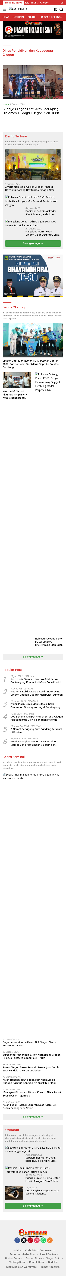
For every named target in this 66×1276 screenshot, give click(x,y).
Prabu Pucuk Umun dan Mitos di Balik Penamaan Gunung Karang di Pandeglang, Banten (36, 705)
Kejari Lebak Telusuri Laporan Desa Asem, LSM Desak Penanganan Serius (30, 1106)
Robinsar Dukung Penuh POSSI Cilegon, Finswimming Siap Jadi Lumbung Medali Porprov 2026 (49, 642)
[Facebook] (17, 1240)
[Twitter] (24, 1240)
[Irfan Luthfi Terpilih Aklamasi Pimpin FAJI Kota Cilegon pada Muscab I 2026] (17, 380)
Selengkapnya (31, 243)
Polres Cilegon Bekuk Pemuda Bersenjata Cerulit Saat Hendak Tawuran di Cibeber (31, 1069)
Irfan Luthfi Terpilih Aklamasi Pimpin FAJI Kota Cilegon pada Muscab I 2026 (15, 395)
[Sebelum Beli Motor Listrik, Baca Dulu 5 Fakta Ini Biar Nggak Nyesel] (33, 1150)
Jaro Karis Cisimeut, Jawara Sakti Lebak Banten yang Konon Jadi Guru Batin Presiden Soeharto (37, 681)
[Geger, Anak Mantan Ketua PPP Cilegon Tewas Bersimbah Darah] (33, 904)
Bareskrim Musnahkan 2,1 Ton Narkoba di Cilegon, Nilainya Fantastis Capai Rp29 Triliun (32, 1056)
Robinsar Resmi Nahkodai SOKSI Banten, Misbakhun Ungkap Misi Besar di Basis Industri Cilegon (41, 212)
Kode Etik (30, 1250)
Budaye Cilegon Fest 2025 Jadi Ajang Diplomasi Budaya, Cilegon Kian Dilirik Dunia (31, 113)
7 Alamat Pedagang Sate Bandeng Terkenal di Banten (36, 730)
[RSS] (50, 1240)
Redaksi (53, 1262)
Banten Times (34, 1258)
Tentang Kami (17, 1262)
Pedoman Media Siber (23, 1254)
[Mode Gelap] (56, 9)
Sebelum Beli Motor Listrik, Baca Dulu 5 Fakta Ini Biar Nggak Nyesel (41, 1159)
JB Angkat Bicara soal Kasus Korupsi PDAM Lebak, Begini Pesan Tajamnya (32, 1094)
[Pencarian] (61, 9)
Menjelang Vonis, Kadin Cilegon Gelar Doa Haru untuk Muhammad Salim (43, 233)
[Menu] (5, 9)
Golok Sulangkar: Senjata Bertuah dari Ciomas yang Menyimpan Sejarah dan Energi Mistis (33, 743)
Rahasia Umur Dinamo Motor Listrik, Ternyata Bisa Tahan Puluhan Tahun (43, 1179)
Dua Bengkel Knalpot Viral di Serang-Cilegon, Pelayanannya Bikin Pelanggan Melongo (37, 718)
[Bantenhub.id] (17, 9)
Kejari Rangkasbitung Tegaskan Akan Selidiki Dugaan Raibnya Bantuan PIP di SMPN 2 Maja (29, 1081)
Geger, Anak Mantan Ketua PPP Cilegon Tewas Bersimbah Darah (29, 1044)
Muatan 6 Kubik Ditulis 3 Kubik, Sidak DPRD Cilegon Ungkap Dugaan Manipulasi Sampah (37, 693)
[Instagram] (37, 1240)
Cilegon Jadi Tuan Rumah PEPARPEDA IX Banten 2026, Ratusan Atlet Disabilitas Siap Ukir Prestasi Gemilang (31, 364)
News (6, 104)
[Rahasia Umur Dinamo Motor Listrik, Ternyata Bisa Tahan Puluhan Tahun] (33, 1170)
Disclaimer (46, 1250)
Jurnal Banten (47, 1254)
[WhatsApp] (43, 1240)
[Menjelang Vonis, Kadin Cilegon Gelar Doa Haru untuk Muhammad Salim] (33, 224)
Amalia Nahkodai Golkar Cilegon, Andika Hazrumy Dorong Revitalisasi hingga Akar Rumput (29, 188)
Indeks (17, 1250)
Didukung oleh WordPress (21, 1266)
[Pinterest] (30, 1240)
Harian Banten (13, 1258)
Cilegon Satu (53, 1258)
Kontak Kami (36, 1262)
